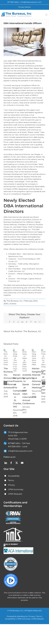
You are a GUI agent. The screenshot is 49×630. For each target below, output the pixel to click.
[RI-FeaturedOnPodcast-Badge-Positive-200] (11, 574)
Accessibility (10, 619)
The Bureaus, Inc (14, 301)
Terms (38, 616)
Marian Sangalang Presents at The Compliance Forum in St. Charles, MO (19, 391)
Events (13, 304)
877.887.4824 (14, 443)
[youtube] (22, 463)
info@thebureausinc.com (31, 2)
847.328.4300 (14, 446)
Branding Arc (23, 616)
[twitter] (17, 463)
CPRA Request (38, 619)
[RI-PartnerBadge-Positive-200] (11, 558)
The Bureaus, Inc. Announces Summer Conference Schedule (10, 378)
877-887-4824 (13, 2)
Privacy (32, 616)
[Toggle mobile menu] (46, 14)
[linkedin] (6, 463)
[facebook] (11, 463)
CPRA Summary (23, 619)
